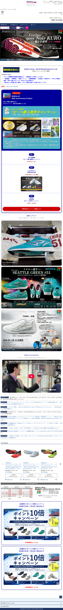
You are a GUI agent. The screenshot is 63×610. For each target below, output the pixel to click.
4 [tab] (29, 62)
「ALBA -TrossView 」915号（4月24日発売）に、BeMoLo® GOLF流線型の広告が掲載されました (30, 428)
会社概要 (60, 2)
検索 (27, 28)
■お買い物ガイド (58, 1)
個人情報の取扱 (5, 606)
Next (61, 46)
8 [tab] (34, 62)
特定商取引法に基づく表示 (7, 603)
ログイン (45, 1)
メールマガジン (47, 2)
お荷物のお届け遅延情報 (11, 86)
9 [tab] (35, 62)
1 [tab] (26, 62)
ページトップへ (60, 597)
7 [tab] (33, 62)
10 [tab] (36, 62)
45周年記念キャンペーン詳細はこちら (31, 209)
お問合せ (55, 2)
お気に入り (15, 24)
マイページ (25, 24)
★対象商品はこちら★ (31, 542)
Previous (2, 46)
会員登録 (51, 1)
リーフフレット (58, 4)
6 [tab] (32, 62)
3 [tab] (28, 62)
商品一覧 (4, 24)
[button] (3, 464)
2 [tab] (27, 62)
